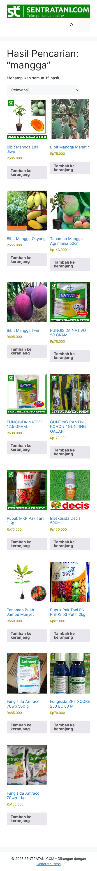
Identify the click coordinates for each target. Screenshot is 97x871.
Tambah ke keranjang (21, 172)
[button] (71, 25)
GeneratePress (49, 864)
